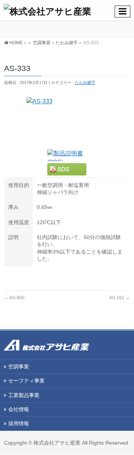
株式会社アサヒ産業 (57, 443)
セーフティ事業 (26, 381)
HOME (16, 42)
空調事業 (42, 42)
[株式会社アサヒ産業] (69, 10)
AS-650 (14, 297)
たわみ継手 (66, 42)
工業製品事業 (23, 395)
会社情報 (18, 409)
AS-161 (119, 297)
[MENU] (122, 11)
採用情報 (18, 423)
